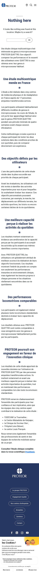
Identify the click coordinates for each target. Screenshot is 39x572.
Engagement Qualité (19, 497)
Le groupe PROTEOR (19, 490)
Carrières (19, 517)
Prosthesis (30, 452)
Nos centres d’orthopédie (19, 503)
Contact (19, 523)
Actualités (19, 510)
